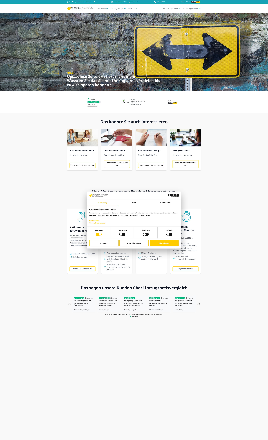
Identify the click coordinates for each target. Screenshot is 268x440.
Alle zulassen (164, 243)
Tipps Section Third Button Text (151, 165)
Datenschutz (94, 220)
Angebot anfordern (186, 269)
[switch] (122, 234)
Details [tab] (134, 202)
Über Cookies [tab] (165, 202)
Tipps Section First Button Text (83, 165)
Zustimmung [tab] (102, 203)
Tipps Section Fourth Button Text (185, 164)
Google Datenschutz (97, 223)
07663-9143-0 (161, 2)
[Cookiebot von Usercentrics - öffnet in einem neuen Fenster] (169, 195)
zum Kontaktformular (82, 269)
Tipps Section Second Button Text (117, 164)
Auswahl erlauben (134, 243)
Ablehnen (104, 243)
